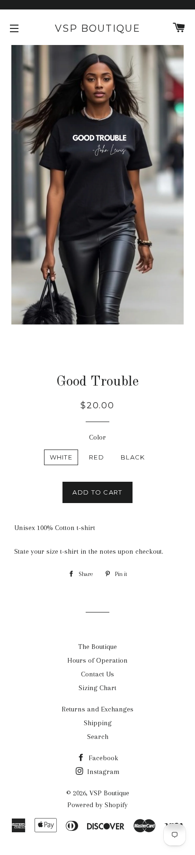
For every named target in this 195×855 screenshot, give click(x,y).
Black (133, 457)
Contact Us (97, 674)
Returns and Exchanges (97, 709)
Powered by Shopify (97, 805)
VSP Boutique (98, 28)
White (61, 457)
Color (97, 437)
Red (96, 457)
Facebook (102, 758)
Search (97, 736)
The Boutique (97, 646)
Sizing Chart (97, 688)
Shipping (98, 723)
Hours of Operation (97, 660)
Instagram (102, 771)
